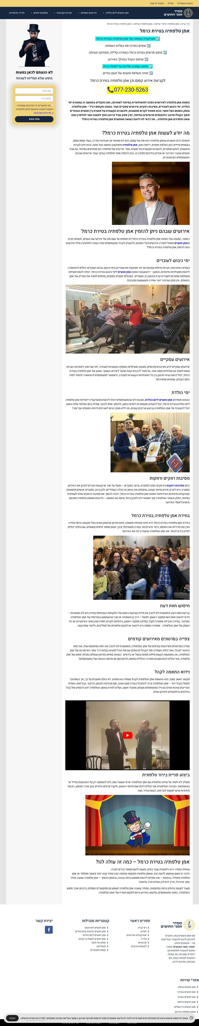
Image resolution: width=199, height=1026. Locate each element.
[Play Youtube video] (127, 735)
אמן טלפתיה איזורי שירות (167, 24)
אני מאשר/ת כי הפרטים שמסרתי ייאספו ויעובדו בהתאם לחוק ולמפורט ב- (34, 109)
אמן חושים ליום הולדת (117, 13)
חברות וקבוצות (64, 13)
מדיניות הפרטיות (42, 113)
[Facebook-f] (49, 930)
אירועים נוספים (89, 13)
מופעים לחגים (40, 13)
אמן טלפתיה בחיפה (143, 24)
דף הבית (186, 24)
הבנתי (12, 1018)
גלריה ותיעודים (16, 13)
